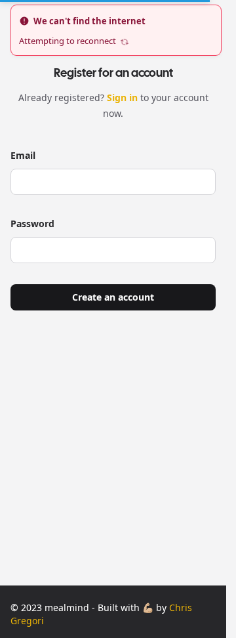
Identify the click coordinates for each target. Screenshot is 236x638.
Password (32, 223)
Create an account (113, 297)
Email (22, 155)
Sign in (123, 97)
